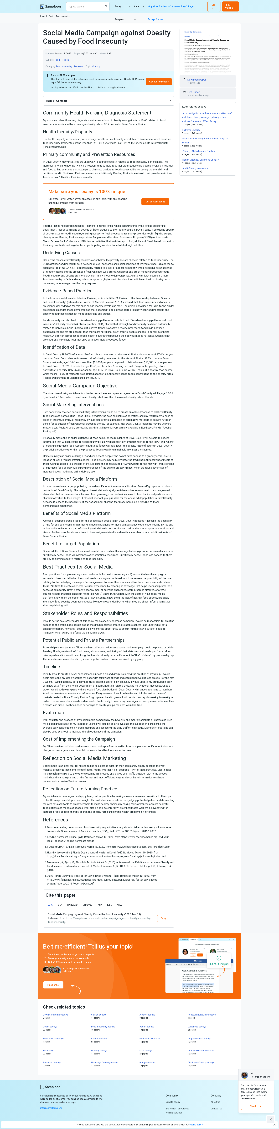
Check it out (256, 1106)
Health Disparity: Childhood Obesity (200, 159)
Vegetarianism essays (199, 1038)
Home (43, 16)
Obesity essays (99, 1050)
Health (65, 60)
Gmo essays (146, 1050)
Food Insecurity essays (103, 1026)
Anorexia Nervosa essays (201, 1050)
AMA (119, 905)
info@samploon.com (51, 1108)
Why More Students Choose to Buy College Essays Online (170, 9)
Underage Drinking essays (104, 1062)
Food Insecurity (63, 16)
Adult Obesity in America (195, 168)
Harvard (72, 905)
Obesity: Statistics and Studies (198, 151)
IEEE (109, 905)
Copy (163, 918)
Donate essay (173, 1102)
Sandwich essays (52, 1062)
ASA (100, 905)
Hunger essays (147, 1062)
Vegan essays (147, 1026)
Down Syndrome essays (55, 1014)
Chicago (88, 905)
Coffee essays (99, 1014)
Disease (78, 66)
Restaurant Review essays (202, 1014)
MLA (60, 905)
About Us (215, 1102)
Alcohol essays (147, 1014)
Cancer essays (99, 1038)
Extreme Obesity (191, 130)
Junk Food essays (197, 1026)
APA (50, 905)
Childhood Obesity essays (201, 1062)
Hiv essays (48, 1050)
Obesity (96, 66)
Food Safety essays (53, 1038)
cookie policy (196, 1124)
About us (137, 9)
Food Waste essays (150, 1038)
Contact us (216, 1108)
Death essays (50, 1026)
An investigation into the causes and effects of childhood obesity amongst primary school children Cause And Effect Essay (207, 117)
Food (51, 16)
